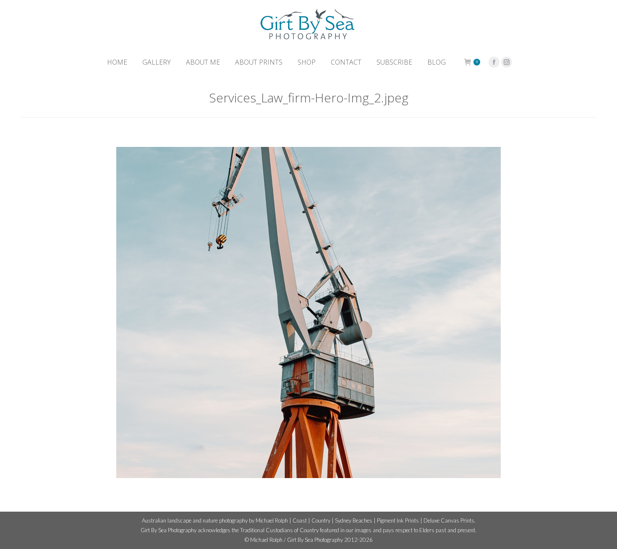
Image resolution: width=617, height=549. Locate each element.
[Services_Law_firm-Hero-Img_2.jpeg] (308, 312)
